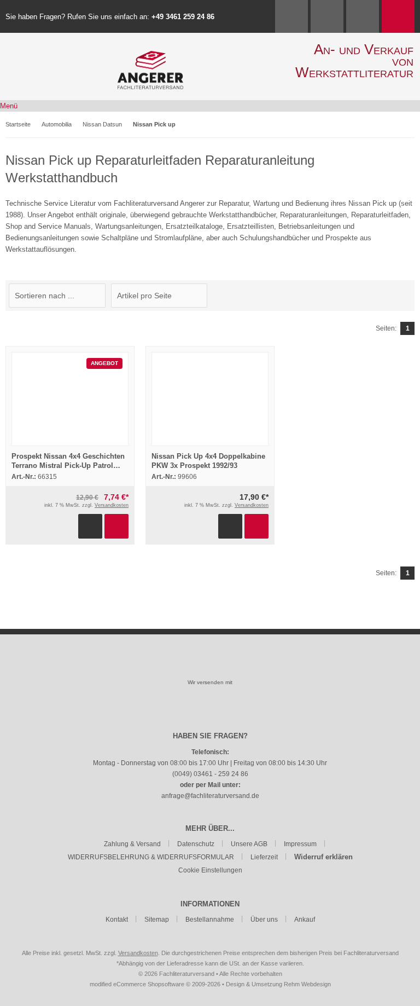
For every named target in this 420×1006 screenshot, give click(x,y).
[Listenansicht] (408, 296)
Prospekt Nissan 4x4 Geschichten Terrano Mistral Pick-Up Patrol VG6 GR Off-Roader (68, 465)
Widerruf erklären (323, 857)
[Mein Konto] (327, 16)
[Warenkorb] (398, 16)
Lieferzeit (264, 857)
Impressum (300, 844)
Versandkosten (112, 505)
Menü (9, 106)
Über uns (264, 919)
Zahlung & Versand (132, 844)
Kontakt (117, 919)
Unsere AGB (249, 844)
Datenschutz (195, 844)
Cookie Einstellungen (210, 870)
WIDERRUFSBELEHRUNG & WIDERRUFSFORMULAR (151, 857)
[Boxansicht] (403, 296)
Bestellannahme (209, 919)
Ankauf (304, 919)
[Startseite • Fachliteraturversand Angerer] (150, 57)
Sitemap (156, 919)
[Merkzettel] (362, 16)
